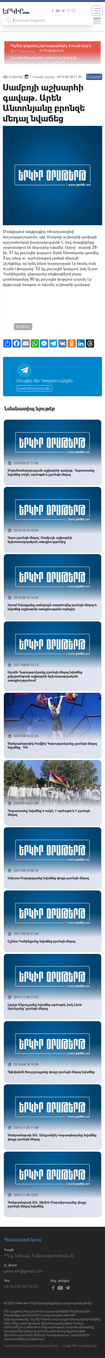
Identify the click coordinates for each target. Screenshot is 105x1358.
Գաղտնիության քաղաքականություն (31, 1346)
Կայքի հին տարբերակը (79, 1346)
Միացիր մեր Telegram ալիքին (44, 380)
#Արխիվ (23, 326)
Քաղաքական (53, 50)
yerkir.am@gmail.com (23, 1271)
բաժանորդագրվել (34, 388)
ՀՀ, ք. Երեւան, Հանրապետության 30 (39, 1255)
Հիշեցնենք (12, 263)
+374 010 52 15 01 (21, 1286)
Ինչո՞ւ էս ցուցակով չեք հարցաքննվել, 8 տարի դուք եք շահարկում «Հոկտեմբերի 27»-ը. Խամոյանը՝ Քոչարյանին (51, 46)
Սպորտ (94, 76)
